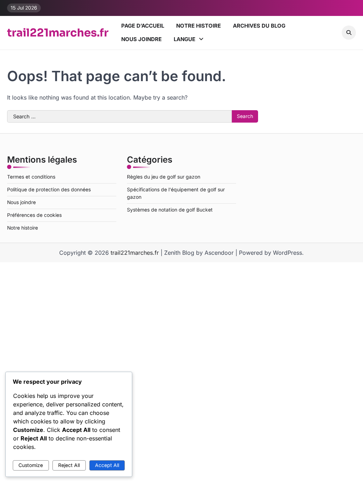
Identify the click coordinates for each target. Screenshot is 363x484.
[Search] (349, 33)
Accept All (107, 465)
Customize (30, 465)
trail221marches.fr (57, 32)
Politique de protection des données (49, 189)
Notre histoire (198, 25)
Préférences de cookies (34, 215)
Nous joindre (141, 39)
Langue (184, 39)
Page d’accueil (142, 25)
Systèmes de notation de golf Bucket (170, 210)
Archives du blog (259, 25)
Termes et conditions (31, 177)
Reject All (69, 465)
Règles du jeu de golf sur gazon (163, 177)
